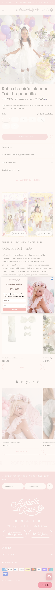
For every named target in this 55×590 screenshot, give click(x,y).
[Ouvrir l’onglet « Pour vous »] (49, 576)
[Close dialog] (52, 278)
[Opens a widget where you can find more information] (45, 585)
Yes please (14, 309)
